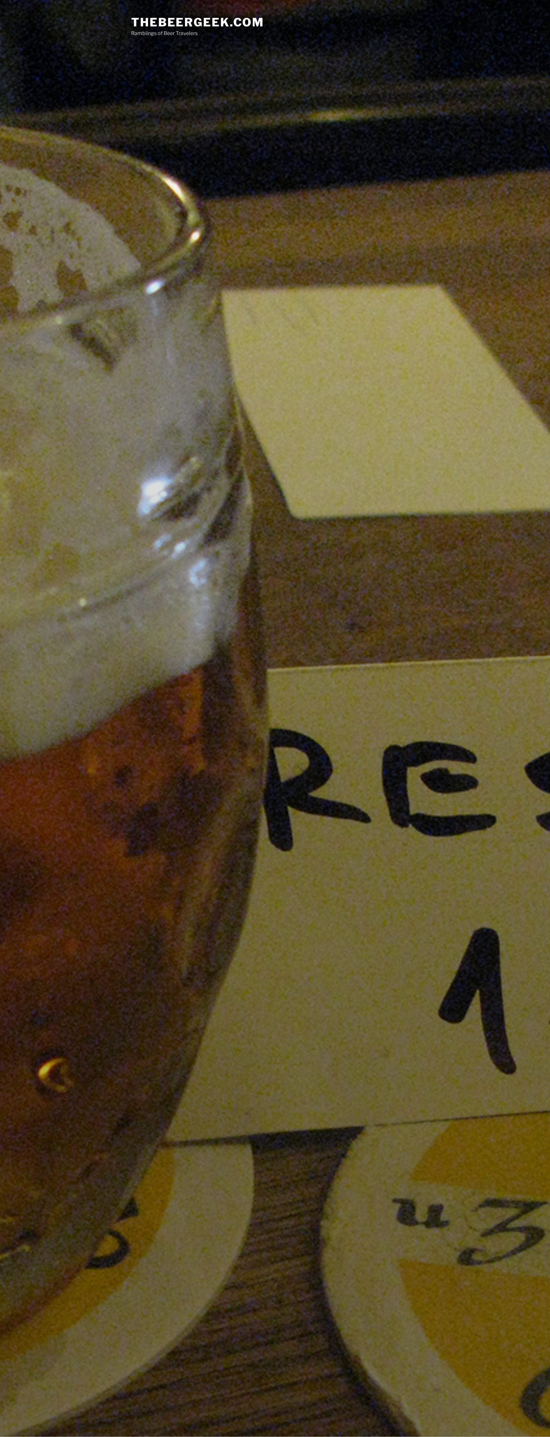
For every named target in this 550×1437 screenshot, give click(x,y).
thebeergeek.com (197, 22)
